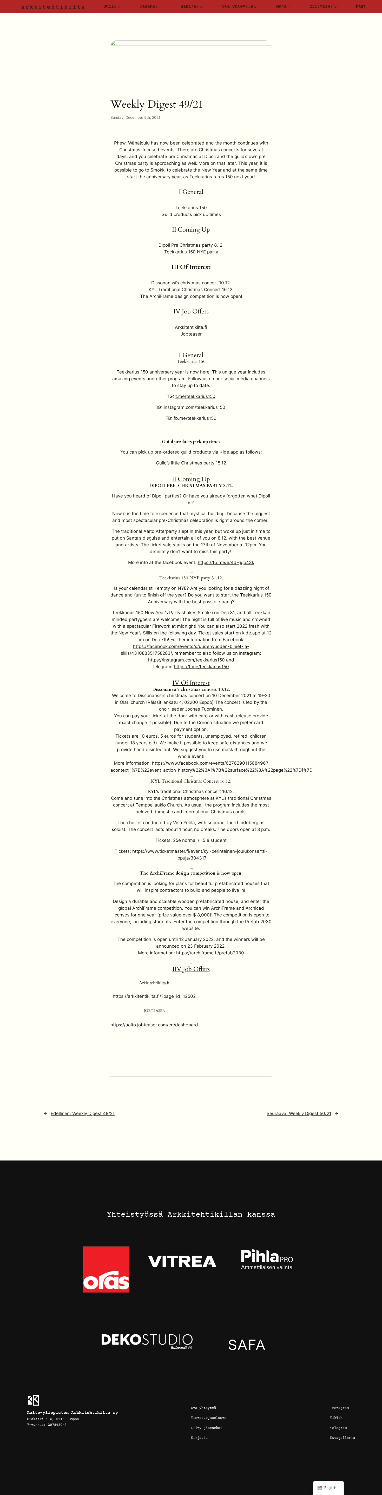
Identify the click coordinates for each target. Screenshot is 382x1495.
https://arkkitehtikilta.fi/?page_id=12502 (154, 996)
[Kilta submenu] (118, 6)
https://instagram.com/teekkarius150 (187, 660)
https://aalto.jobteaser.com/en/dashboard (154, 1024)
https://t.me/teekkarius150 (201, 666)
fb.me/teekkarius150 (195, 418)
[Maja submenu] (289, 6)
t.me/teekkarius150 (195, 396)
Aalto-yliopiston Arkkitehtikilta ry (72, 1413)
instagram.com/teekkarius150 (194, 407)
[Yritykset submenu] (335, 6)
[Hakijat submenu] (201, 6)
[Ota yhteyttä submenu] (255, 6)
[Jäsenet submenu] (160, 6)
